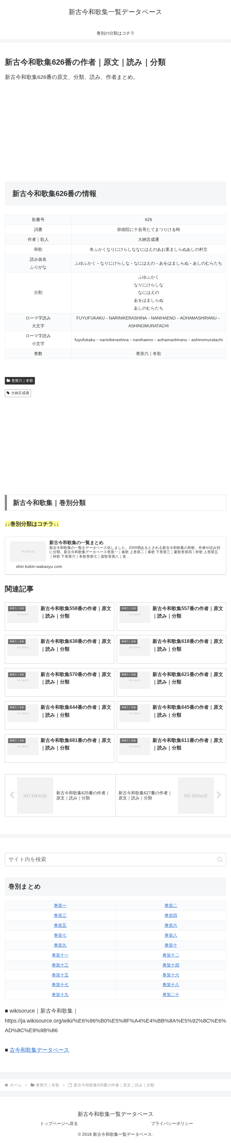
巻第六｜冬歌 (22, 380)
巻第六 (171, 925)
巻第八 (171, 935)
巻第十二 (170, 955)
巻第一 (60, 905)
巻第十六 (170, 975)
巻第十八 (170, 984)
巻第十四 (170, 965)
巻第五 (60, 925)
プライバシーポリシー (172, 1123)
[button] (220, 859)
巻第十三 (60, 965)
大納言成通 (20, 393)
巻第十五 (60, 975)
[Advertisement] (115, 132)
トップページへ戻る (59, 1123)
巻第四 (171, 915)
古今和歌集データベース (39, 1050)
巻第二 (171, 905)
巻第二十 (170, 994)
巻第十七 (60, 984)
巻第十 (171, 945)
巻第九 (60, 945)
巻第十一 (60, 955)
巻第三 (60, 915)
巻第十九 (60, 994)
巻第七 (60, 935)
